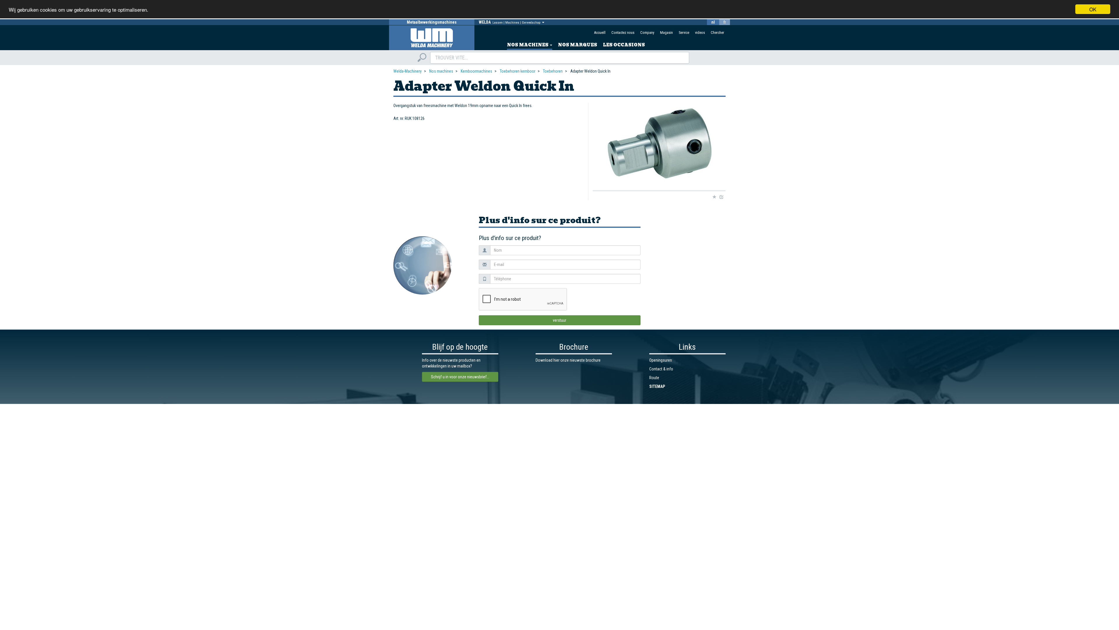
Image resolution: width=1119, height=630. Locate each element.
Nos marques (577, 45)
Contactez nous (622, 32)
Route (654, 377)
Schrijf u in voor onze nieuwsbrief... (460, 376)
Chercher (717, 32)
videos (700, 32)
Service (684, 32)
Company (647, 32)
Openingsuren (660, 360)
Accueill (600, 32)
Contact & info (661, 369)
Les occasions (624, 45)
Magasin (666, 32)
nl (713, 22)
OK (1092, 9)
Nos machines (528, 45)
